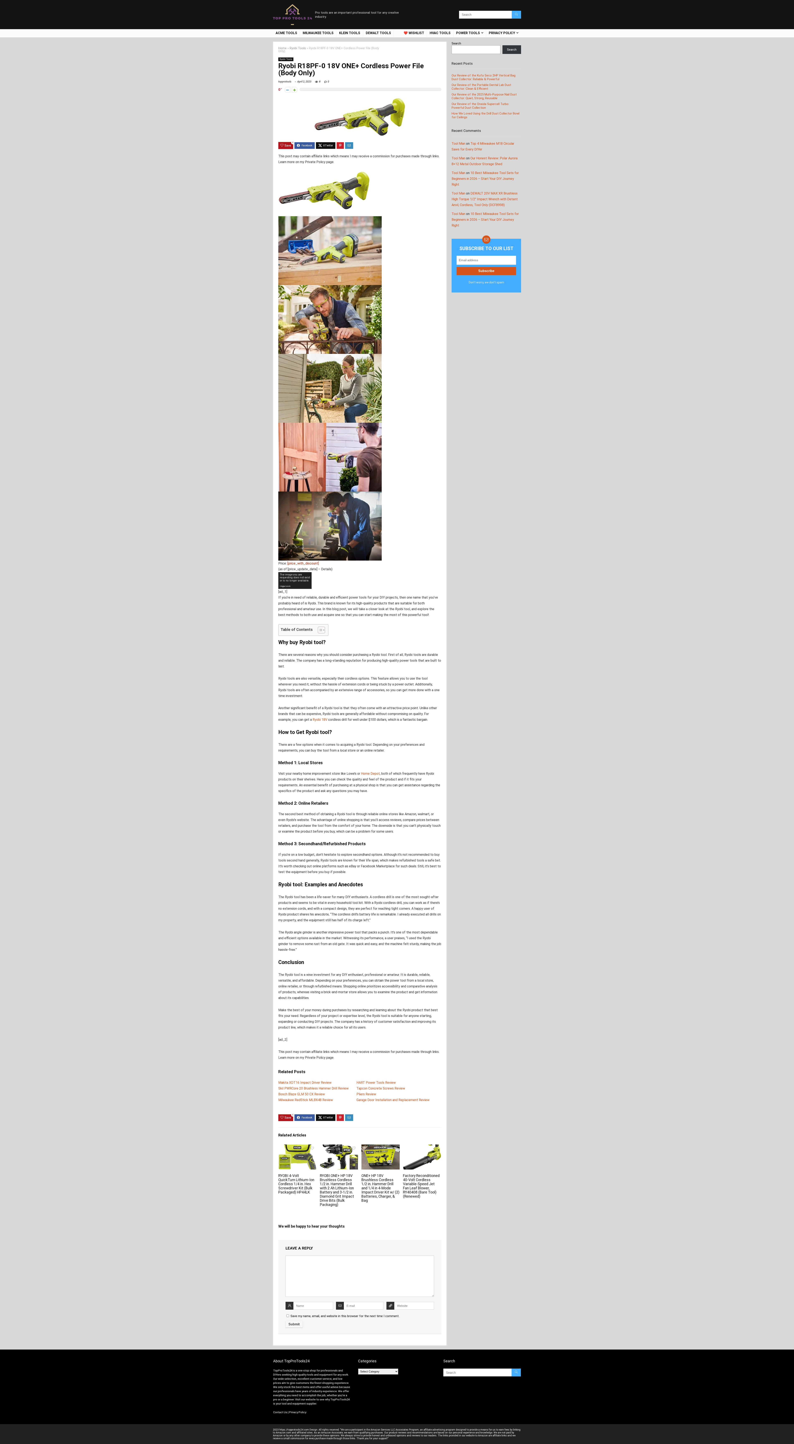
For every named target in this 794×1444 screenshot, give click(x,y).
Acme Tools (286, 33)
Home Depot (370, 774)
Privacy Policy (297, 1412)
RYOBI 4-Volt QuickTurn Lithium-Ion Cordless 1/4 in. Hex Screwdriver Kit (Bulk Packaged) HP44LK (296, 1184)
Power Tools (468, 33)
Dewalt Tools (378, 33)
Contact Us (280, 1412)
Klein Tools (349, 33)
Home (282, 48)
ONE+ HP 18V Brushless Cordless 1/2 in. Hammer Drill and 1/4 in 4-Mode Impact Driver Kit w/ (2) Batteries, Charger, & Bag (380, 1188)
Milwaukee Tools (318, 33)
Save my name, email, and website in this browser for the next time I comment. (345, 1316)
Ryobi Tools (298, 48)
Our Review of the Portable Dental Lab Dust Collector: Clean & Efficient (481, 87)
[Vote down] (287, 90)
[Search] (516, 15)
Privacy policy (502, 33)
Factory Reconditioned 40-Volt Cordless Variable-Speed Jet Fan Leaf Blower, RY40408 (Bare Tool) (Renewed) (421, 1186)
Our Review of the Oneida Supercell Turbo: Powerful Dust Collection (480, 106)
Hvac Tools (440, 33)
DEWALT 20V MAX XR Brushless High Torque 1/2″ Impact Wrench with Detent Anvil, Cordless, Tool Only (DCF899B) (485, 199)
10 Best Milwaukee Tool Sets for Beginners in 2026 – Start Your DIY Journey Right (485, 178)
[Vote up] (294, 90)
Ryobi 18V (320, 720)
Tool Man (458, 144)
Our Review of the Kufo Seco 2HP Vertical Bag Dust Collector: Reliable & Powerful (483, 77)
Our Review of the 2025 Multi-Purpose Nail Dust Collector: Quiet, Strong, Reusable (484, 96)
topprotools (284, 81)
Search (456, 43)
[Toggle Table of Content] (319, 630)
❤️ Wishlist (414, 33)
